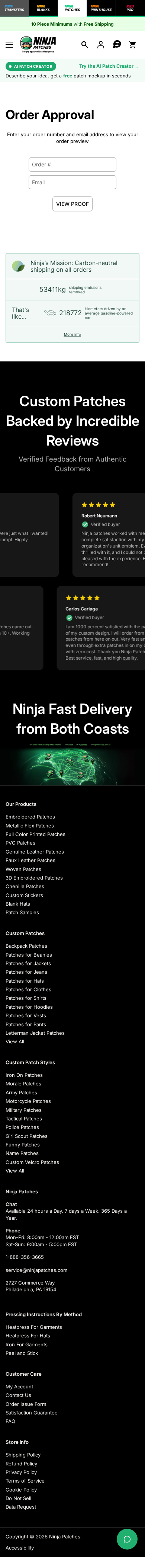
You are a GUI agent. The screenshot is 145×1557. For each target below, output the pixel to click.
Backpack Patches (26, 946)
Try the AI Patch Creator (109, 66)
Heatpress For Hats (28, 1336)
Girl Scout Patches (27, 1136)
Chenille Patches (25, 886)
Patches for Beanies (29, 955)
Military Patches (24, 1110)
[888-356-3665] (117, 44)
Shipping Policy (23, 1455)
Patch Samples (22, 912)
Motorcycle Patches (28, 1101)
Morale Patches (23, 1084)
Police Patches (22, 1127)
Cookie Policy (21, 1490)
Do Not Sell (18, 1498)
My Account (19, 1387)
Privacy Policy (21, 1472)
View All (15, 1041)
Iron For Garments (27, 1344)
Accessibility (20, 1548)
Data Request (21, 1507)
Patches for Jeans (26, 972)
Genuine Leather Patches (35, 852)
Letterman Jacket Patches (35, 1033)
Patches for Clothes (28, 989)
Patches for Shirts (26, 998)
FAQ (10, 1421)
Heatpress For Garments (34, 1327)
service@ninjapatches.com (36, 1270)
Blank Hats (18, 904)
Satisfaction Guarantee (32, 1413)
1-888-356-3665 (25, 1257)
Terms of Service (25, 1481)
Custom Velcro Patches (32, 1162)
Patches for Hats (25, 981)
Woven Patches (23, 869)
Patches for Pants (26, 1024)
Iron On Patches (24, 1075)
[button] (85, 44)
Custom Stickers (24, 895)
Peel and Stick (22, 1353)
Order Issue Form (26, 1404)
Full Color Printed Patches (35, 834)
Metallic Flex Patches (30, 826)
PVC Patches (20, 843)
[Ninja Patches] (38, 44)
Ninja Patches (64, 1537)
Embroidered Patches (30, 817)
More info (72, 334)
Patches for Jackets (28, 963)
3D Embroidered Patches (34, 878)
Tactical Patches (24, 1119)
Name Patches (22, 1153)
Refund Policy (21, 1464)
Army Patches (21, 1092)
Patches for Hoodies (29, 1007)
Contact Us (18, 1395)
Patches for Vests (26, 1015)
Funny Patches (23, 1145)
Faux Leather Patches (30, 860)
